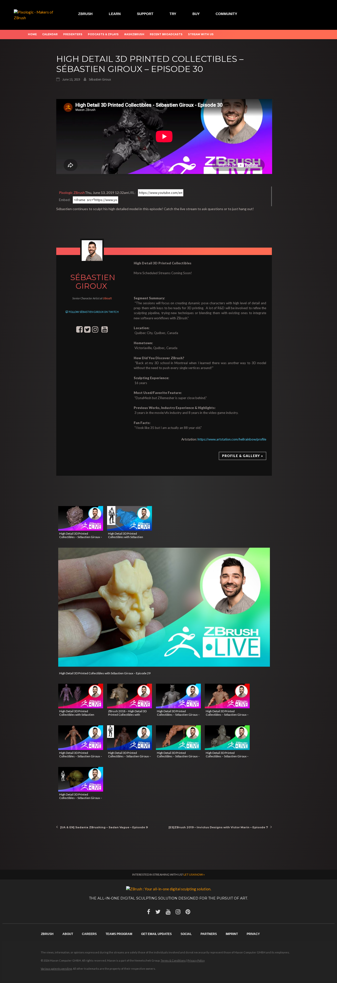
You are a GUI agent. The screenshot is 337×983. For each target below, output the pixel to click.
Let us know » (194, 874)
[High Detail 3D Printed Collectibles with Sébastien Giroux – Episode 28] (129, 518)
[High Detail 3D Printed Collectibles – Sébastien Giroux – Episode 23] (80, 738)
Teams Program (119, 934)
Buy (196, 14)
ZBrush (85, 14)
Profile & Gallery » (242, 456)
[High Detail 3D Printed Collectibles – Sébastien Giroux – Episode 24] (227, 696)
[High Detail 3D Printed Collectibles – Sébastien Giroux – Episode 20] (227, 738)
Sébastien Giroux (100, 79)
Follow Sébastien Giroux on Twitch (93, 311)
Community (226, 14)
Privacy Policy (196, 960)
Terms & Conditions (173, 960)
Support (145, 14)
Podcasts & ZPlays (103, 34)
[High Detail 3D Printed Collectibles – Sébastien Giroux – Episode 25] (178, 696)
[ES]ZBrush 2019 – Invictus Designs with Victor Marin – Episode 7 (218, 827)
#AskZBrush (134, 34)
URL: (132, 192)
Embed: (65, 200)
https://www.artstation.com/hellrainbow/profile (232, 439)
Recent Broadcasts (166, 34)
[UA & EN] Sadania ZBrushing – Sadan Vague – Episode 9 (104, 827)
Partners (209, 934)
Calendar (50, 34)
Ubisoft (107, 298)
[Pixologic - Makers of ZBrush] (35, 14)
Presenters (72, 34)
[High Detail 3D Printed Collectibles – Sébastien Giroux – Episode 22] (129, 738)
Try (172, 14)
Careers (89, 934)
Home (32, 34)
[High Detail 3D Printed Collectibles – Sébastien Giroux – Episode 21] (178, 738)
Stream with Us (201, 34)
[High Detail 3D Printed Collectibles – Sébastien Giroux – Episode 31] (80, 518)
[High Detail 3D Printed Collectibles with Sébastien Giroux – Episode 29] (164, 607)
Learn (115, 14)
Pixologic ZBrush (72, 192)
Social (186, 934)
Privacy (253, 934)
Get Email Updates (156, 934)
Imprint (232, 934)
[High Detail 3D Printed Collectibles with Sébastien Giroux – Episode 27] (80, 696)
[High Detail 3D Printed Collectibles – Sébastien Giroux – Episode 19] (80, 779)
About (67, 934)
